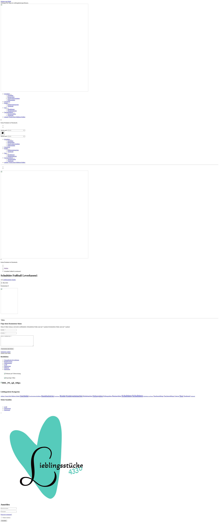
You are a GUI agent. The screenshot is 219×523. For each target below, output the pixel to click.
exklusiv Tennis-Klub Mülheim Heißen (14, 117)
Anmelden (3, 520)
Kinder (6, 103)
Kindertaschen (87, 396)
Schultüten (7, 94)
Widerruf (6, 367)
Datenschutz (7, 366)
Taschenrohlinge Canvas (171, 396)
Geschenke (7, 101)
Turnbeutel (187, 396)
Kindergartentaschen (74, 396)
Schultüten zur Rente (148, 396)
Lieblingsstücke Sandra (9, 279)
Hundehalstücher (47, 396)
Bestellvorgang (8, 361)
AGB (5, 364)
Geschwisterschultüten (35, 396)
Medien (6, 268)
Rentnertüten (116, 396)
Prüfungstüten (98, 396)
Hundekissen (56, 396)
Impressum (7, 369)
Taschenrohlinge (8, 112)
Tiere (5, 107)
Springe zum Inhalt (6, 1)
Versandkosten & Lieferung (11, 360)
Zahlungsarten (8, 363)
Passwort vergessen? (6, 514)
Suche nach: (4, 130)
